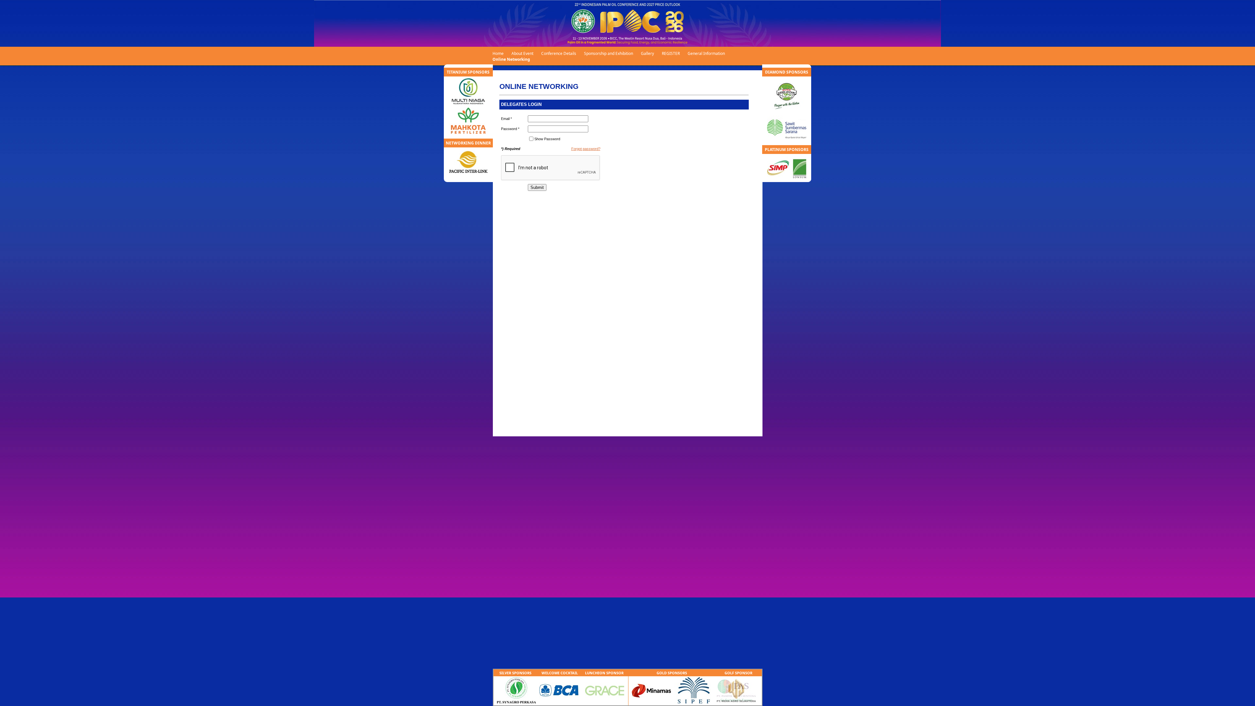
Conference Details (558, 53)
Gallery (647, 53)
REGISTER (671, 53)
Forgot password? (585, 149)
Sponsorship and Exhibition (608, 53)
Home (498, 53)
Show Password (547, 139)
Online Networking (511, 59)
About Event (522, 53)
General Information (706, 53)
